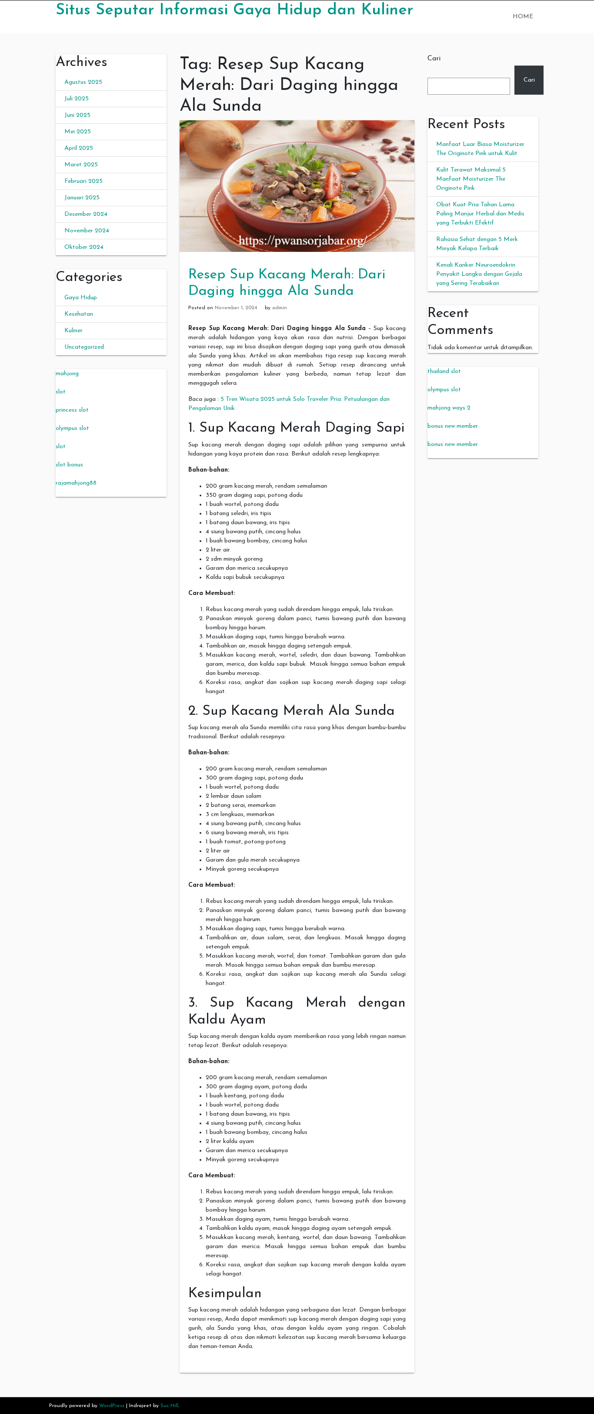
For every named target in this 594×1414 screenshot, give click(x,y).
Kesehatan (78, 314)
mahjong (67, 373)
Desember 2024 (85, 214)
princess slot (72, 410)
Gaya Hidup (80, 297)
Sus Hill (169, 1405)
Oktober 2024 (83, 247)
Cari (433, 58)
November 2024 (86, 231)
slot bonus (69, 465)
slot (61, 392)
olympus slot (72, 428)
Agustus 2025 (83, 82)
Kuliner (73, 330)
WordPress (111, 1405)
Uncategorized (84, 347)
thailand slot (444, 371)
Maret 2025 (81, 165)
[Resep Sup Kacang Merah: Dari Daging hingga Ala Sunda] (297, 185)
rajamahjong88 (76, 483)
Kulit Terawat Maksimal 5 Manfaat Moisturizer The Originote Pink (471, 179)
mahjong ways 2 (449, 408)
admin (279, 308)
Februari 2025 (83, 181)
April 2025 (78, 148)
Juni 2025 (77, 115)
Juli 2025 (76, 99)
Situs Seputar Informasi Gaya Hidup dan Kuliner (234, 10)
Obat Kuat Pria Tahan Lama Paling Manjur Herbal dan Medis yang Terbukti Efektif (480, 214)
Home (523, 16)
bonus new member (452, 426)
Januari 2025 (82, 198)
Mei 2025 (77, 132)
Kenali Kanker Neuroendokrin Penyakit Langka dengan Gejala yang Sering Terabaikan (479, 274)
